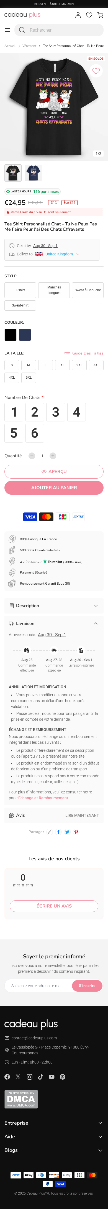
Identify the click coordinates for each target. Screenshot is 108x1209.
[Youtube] (51, 1077)
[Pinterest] (62, 1077)
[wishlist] (89, 15)
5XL (29, 377)
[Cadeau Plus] (22, 15)
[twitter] (67, 832)
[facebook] (58, 832)
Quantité (13, 456)
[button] (54, 398)
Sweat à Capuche (88, 290)
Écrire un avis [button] (54, 906)
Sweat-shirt (20, 305)
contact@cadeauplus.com (34, 1038)
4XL (12, 377)
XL (62, 365)
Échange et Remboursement (43, 798)
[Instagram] (29, 1077)
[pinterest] (76, 832)
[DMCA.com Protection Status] (54, 1099)
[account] (78, 15)
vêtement (29, 46)
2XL (79, 365)
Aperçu (57, 472)
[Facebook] (7, 1077)
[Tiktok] (40, 1077)
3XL (96, 365)
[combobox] (59, 30)
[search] (22, 30)
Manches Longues (54, 290)
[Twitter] (18, 1076)
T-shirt (20, 290)
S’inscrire (87, 985)
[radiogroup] (54, 423)
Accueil (10, 46)
